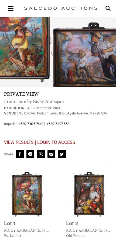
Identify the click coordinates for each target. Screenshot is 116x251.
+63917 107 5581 (58, 124)
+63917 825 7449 (30, 124)
